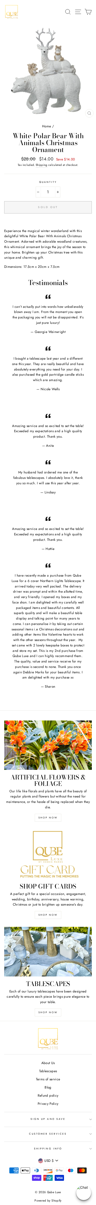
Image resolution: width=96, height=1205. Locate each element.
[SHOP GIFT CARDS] (48, 854)
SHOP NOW (48, 817)
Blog (48, 1087)
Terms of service (48, 1079)
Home (46, 126)
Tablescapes (48, 1071)
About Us (48, 1062)
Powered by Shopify (47, 1200)
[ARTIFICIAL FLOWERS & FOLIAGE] (48, 745)
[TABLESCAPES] (48, 951)
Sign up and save (48, 1119)
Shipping (42, 165)
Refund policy (48, 1095)
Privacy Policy (48, 1103)
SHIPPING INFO (48, 1148)
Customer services (48, 1134)
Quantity (48, 182)
